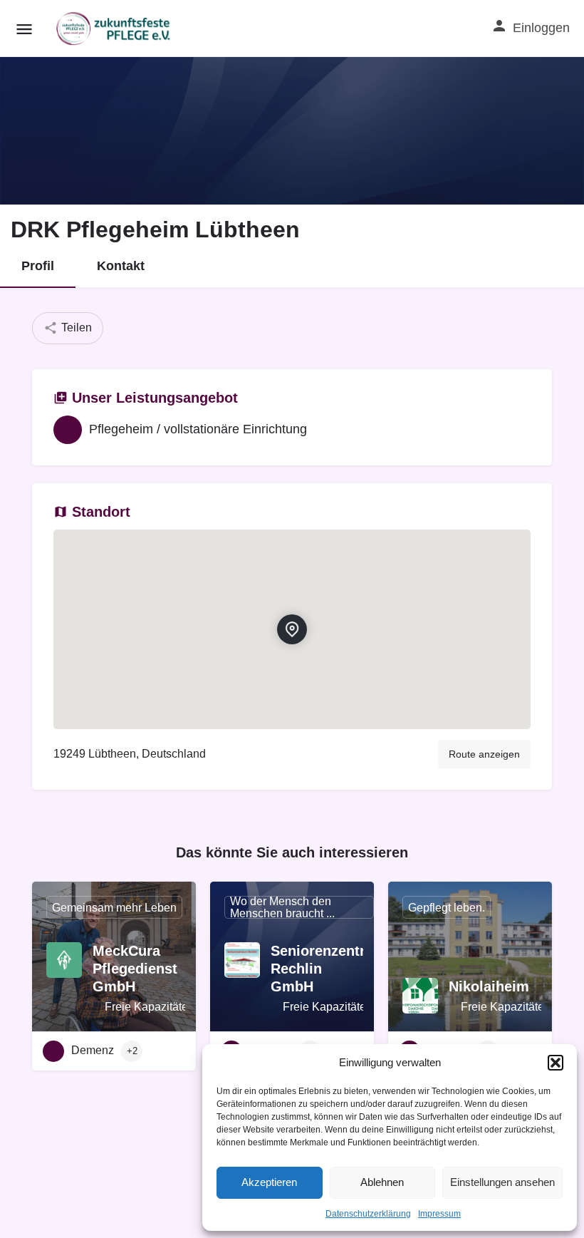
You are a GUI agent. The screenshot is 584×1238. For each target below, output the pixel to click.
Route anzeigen (484, 754)
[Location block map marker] (292, 629)
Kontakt (121, 266)
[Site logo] (115, 28)
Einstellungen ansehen (502, 1182)
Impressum (439, 1214)
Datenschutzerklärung (368, 1214)
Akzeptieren (269, 1182)
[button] (555, 1063)
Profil (37, 266)
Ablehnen (382, 1182)
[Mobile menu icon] (24, 29)
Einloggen (541, 28)
